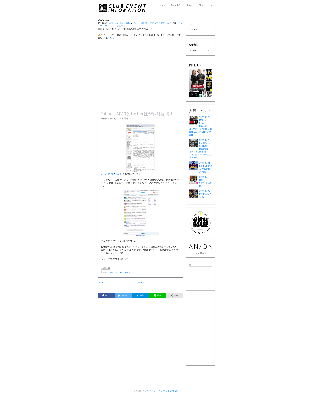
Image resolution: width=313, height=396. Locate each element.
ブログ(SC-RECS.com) (160, 23)
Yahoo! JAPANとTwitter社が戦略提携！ (137, 114)
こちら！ (111, 38)
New (100, 282)
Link (211, 5)
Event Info (176, 5)
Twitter (119, 174)
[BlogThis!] (104, 268)
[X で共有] (106, 268)
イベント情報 (140, 23)
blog (111, 272)
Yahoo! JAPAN (107, 174)
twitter (127, 272)
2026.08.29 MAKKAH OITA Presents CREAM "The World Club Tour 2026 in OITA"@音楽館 (200, 126)
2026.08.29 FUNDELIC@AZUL (205, 194)
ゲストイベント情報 (119, 23)
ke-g (116, 272)
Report (190, 5)
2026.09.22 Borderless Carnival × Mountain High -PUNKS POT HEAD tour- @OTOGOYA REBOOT (200, 149)
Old (180, 282)
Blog (201, 5)
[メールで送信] (102, 268)
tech (121, 272)
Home (162, 5)
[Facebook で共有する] (109, 268)
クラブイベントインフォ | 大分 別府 (161, 391)
